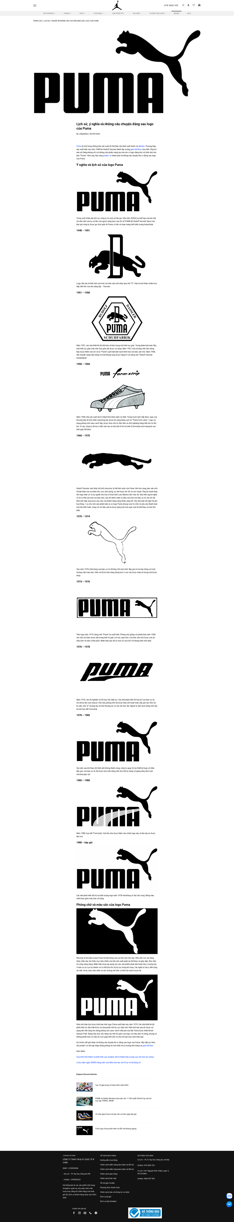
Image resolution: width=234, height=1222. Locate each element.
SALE (189, 13)
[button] (35, 5)
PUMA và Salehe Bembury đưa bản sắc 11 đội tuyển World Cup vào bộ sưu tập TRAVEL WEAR (123, 1099)
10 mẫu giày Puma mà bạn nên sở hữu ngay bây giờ (115, 1114)
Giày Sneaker (48, 13)
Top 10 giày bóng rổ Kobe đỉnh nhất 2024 (111, 1085)
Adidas (142, 146)
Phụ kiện (136, 13)
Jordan (66, 13)
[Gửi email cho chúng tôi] (86, 1213)
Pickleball (98, 13)
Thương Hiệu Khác (156, 13)
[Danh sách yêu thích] (194, 5)
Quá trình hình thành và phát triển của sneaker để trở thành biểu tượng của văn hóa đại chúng (115, 1057)
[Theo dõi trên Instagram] (80, 1213)
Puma (78, 146)
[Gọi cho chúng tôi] (91, 1213)
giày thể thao (136, 149)
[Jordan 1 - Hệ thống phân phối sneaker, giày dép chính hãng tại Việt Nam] (117, 5)
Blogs (176, 13)
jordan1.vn (107, 155)
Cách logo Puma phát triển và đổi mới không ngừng (115, 1129)
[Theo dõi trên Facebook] (75, 1213)
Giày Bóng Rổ (117, 13)
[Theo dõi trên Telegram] (97, 1213)
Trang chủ (37, 21)
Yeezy (81, 13)
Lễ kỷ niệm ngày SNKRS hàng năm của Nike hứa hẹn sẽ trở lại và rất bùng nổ (108, 1062)
